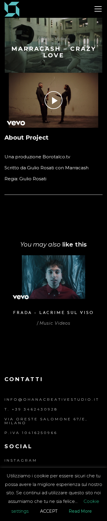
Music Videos (55, 38)
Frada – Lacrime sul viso (53, 313)
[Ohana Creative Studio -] (11, 9)
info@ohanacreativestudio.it (51, 399)
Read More (80, 511)
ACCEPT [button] (48, 511)
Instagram (20, 460)
